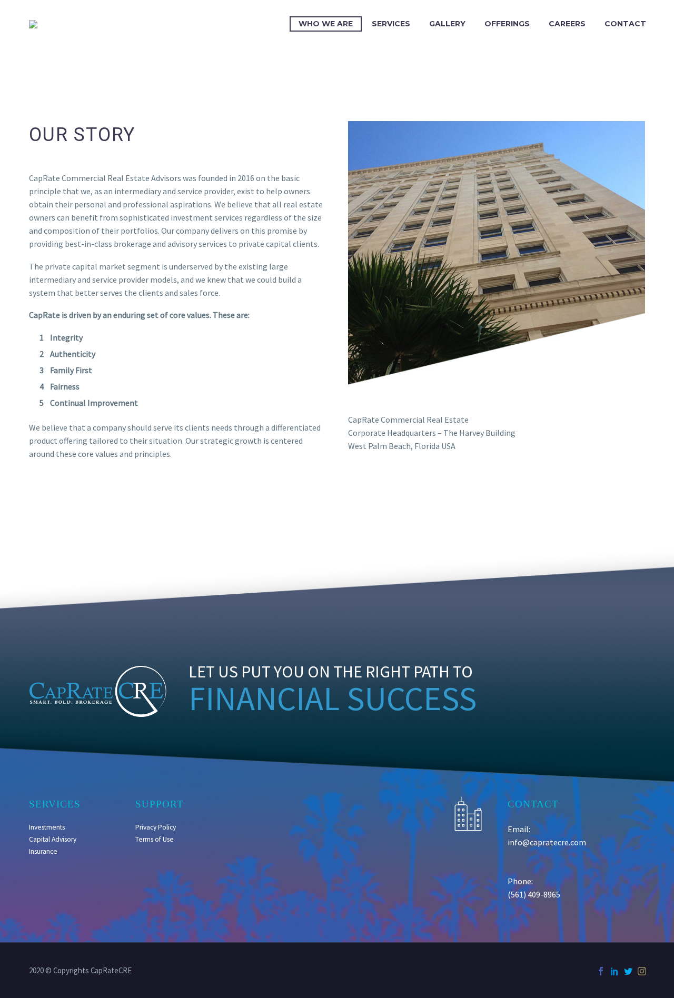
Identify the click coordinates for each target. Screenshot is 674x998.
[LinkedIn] (614, 971)
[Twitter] (628, 971)
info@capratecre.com (547, 842)
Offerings (507, 23)
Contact (625, 23)
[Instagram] (642, 971)
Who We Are (326, 23)
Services (391, 23)
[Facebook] (601, 971)
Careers (567, 23)
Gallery (447, 23)
